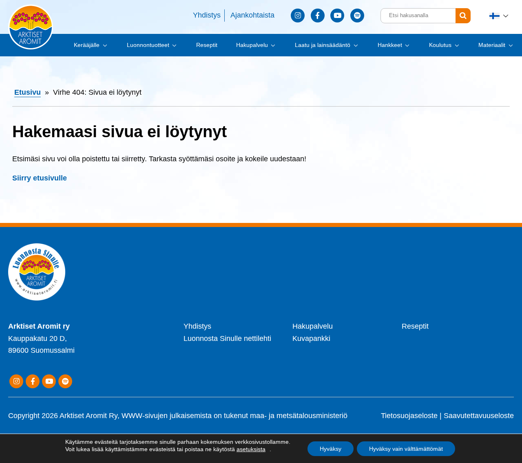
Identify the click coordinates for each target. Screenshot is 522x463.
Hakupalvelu (252, 45)
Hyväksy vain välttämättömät (406, 448)
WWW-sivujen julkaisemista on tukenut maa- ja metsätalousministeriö (234, 416)
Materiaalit (491, 45)
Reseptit (206, 45)
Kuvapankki (311, 338)
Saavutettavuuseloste (479, 416)
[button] (499, 16)
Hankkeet (390, 45)
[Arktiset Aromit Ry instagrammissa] (298, 15)
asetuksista (251, 449)
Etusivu (27, 92)
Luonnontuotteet (148, 45)
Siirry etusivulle (39, 178)
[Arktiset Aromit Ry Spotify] (357, 15)
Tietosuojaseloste (409, 416)
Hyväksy (330, 448)
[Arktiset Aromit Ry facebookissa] (318, 15)
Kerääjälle (87, 45)
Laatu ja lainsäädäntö (322, 45)
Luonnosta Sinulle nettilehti (227, 338)
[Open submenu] (104, 44)
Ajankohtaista (252, 15)
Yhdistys (207, 15)
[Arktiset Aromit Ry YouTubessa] (337, 15)
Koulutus (440, 45)
